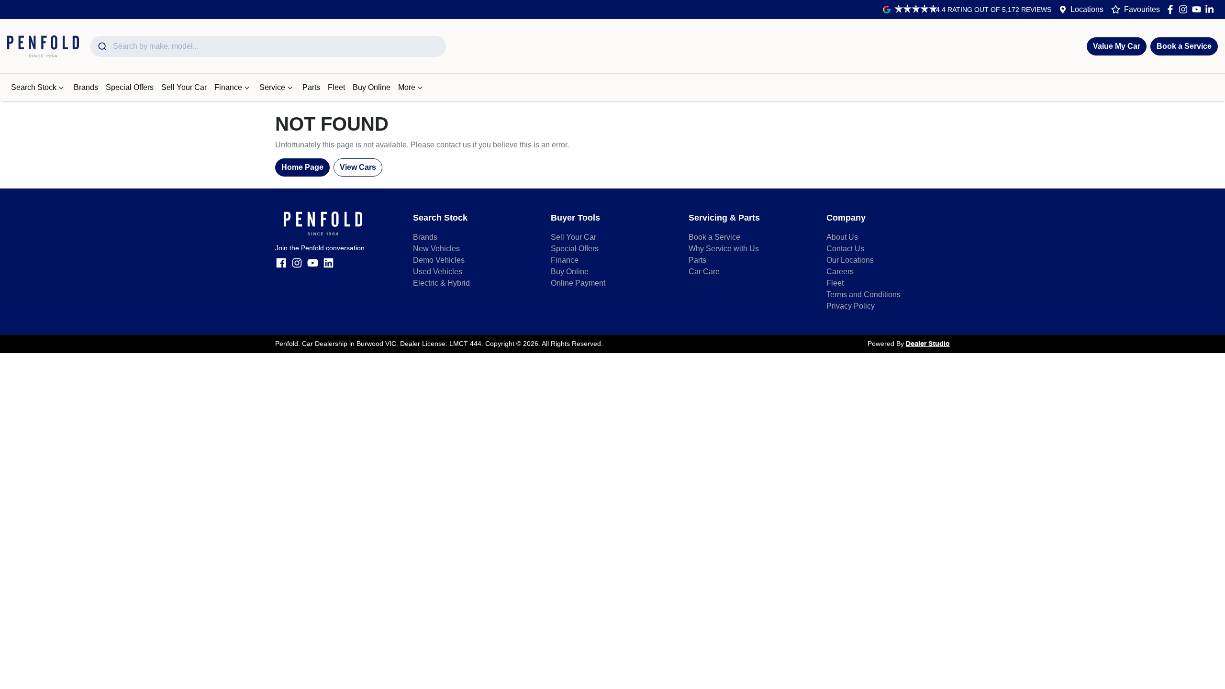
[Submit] (101, 46)
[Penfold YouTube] (1198, 9)
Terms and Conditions (863, 294)
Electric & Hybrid (441, 283)
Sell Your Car (184, 87)
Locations (1086, 9)
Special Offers (130, 87)
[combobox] (268, 46)
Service (272, 87)
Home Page (302, 167)
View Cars (358, 167)
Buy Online (371, 87)
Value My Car (1116, 46)
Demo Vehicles (439, 260)
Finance (228, 87)
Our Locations (850, 260)
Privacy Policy (850, 306)
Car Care (704, 271)
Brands (86, 87)
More (406, 87)
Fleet (336, 87)
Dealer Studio (928, 344)
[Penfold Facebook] (1172, 9)
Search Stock (33, 87)
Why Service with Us (724, 248)
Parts (311, 87)
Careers (840, 271)
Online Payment (578, 283)
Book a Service (1184, 46)
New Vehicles (436, 248)
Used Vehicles (437, 271)
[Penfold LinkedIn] (1211, 9)
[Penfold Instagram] (1185, 9)
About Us (842, 237)
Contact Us (845, 248)
